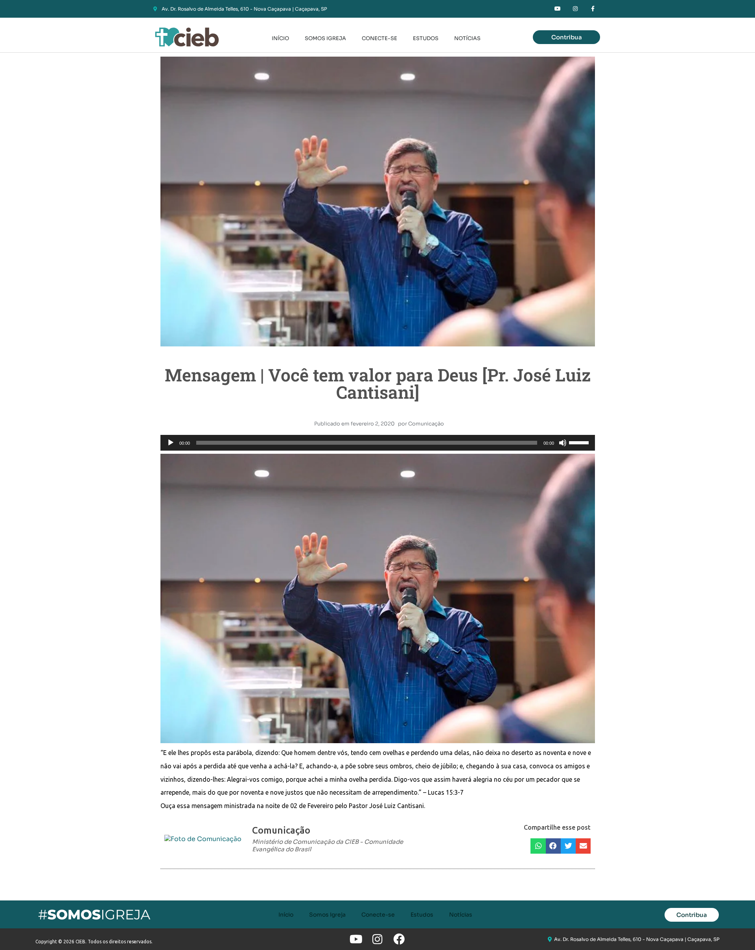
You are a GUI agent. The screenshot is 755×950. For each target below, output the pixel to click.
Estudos (425, 38)
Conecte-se (379, 38)
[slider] (580, 442)
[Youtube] (558, 9)
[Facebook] (399, 939)
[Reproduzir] (171, 443)
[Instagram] (575, 9)
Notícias (467, 38)
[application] (377, 443)
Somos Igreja (325, 38)
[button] (537, 846)
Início (280, 38)
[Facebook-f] (593, 9)
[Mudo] (563, 443)
